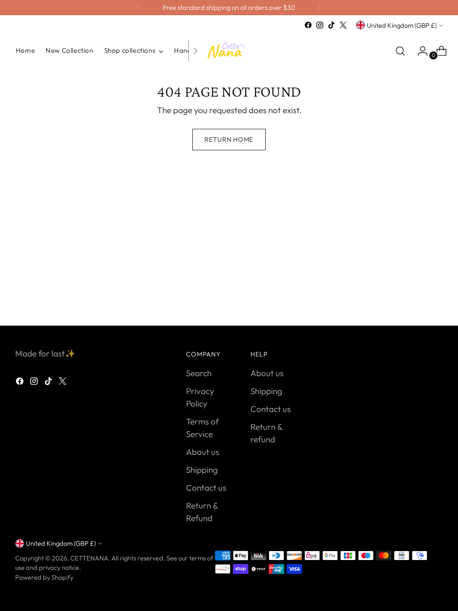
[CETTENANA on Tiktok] (331, 25)
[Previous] (138, 7)
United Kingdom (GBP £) (402, 25)
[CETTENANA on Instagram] (320, 25)
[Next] (319, 7)
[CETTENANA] (229, 50)
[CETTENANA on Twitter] (343, 25)
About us (202, 451)
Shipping (202, 469)
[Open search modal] (400, 51)
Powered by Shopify (44, 577)
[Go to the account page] (419, 51)
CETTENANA (89, 558)
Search (199, 373)
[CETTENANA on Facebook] (308, 25)
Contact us (206, 487)
